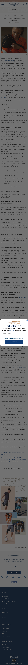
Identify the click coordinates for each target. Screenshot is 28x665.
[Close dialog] (26, 320)
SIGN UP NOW (14, 341)
